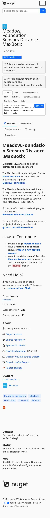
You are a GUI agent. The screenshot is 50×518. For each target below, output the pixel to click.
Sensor (35, 400)
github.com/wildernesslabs (17, 227)
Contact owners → (10, 379)
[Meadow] (5, 385)
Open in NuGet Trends (17, 362)
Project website (14, 334)
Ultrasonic (9, 400)
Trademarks (21, 506)
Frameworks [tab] (27, 123)
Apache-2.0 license (15, 345)
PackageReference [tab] (30, 92)
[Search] (43, 10)
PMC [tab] (17, 92)
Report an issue (32, 243)
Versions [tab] (11, 135)
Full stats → (7, 299)
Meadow (13, 385)
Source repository (15, 339)
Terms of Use (38, 499)
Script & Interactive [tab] (32, 97)
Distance (23, 400)
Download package (16, 351)
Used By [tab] (31, 129)
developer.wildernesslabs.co (17, 214)
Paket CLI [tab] (16, 97)
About (25, 499)
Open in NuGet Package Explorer (23, 356)
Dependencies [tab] (13, 129)
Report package (14, 367)
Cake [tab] (23, 101)
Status (6, 445)
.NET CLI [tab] (7, 92)
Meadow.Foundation (14, 182)
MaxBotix (34, 395)
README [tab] (11, 123)
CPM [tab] (6, 97)
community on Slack (19, 288)
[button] (39, 106)
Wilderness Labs (11, 176)
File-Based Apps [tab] (10, 101)
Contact (7, 431)
